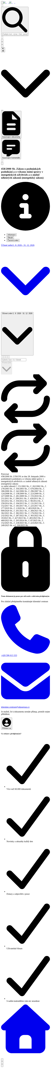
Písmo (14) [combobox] (6, 363)
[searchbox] (14, 34)
